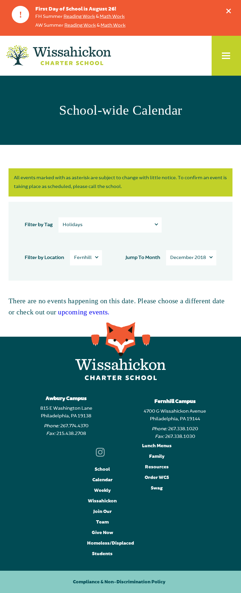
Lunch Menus (157, 445)
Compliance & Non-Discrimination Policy (119, 582)
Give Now (102, 532)
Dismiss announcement (229, 11)
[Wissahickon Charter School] (58, 56)
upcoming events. (83, 312)
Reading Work (79, 16)
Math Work (112, 16)
